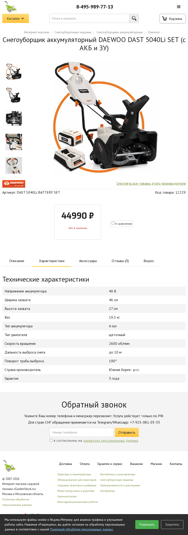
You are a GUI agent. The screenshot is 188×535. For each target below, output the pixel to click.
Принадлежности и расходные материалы (120, 488)
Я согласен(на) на (95, 440)
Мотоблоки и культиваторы (117, 474)
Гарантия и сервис (109, 464)
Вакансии (136, 464)
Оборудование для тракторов (77, 479)
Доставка (65, 464)
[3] (13, 142)
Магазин (156, 464)
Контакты (176, 464)
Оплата (85, 464)
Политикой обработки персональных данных (81, 529)
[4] (13, 165)
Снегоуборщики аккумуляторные (120, 32)
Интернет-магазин (36, 32)
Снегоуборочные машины (73, 32)
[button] (179, 7)
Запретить (172, 524)
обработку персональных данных (110, 440)
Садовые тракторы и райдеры (76, 485)
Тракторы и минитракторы (74, 474)
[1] (13, 95)
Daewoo (154, 32)
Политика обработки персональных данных (17, 502)
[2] (13, 118)
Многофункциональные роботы (77, 502)
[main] (13, 71)
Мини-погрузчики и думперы (75, 491)
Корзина (175, 18)
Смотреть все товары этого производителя (151, 183)
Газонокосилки (67, 496)
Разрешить (147, 524)
